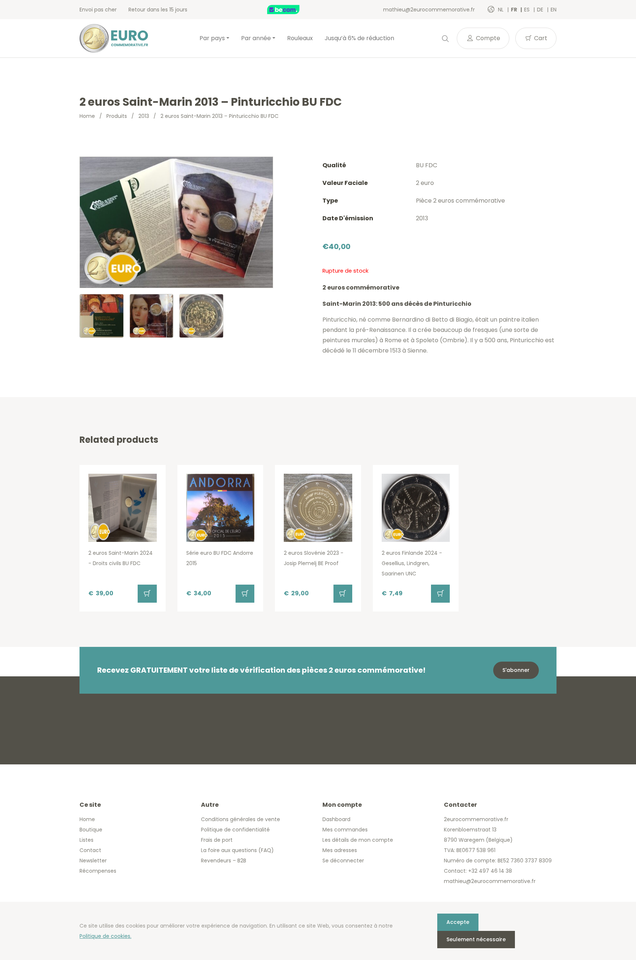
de (541, 9)
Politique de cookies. (105, 936)
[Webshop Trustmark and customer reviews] (291, 9)
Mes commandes (345, 829)
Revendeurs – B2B (223, 860)
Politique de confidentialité (235, 829)
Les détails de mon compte (357, 840)
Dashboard (336, 819)
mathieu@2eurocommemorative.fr (429, 9)
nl (501, 9)
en (553, 9)
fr (514, 9)
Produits (116, 116)
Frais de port (217, 840)
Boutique (91, 829)
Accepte (457, 922)
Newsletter (93, 860)
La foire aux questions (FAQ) (237, 850)
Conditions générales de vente (240, 819)
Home (87, 116)
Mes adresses (339, 850)
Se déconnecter (343, 860)
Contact (90, 850)
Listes (86, 840)
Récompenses (98, 871)
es (527, 9)
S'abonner (516, 670)
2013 (143, 116)
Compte (487, 38)
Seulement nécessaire (476, 939)
